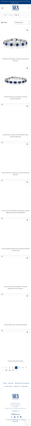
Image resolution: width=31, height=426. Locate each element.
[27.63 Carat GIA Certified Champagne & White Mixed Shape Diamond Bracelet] (15, 193)
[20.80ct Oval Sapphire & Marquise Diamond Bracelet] (15, 42)
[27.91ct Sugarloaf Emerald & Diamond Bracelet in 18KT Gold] (15, 231)
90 (10, 370)
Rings (5, 383)
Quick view (27, 30)
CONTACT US (15, 410)
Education (25, 386)
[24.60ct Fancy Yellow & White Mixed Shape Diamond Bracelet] (15, 118)
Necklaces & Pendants (22, 383)
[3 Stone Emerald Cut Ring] (15, 344)
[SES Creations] (15, 8)
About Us (17, 386)
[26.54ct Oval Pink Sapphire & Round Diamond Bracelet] (15, 156)
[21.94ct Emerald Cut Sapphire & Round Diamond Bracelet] (15, 80)
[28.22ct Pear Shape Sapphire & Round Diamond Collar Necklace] (15, 269)
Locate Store (9, 386)
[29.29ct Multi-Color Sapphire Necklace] (15, 307)
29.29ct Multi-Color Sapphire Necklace (15, 324)
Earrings (10, 383)
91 (13, 370)
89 (6, 370)
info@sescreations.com (20, 408)
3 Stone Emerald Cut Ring (15, 361)
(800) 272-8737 (9, 408)
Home (5, 15)
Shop (11, 15)
